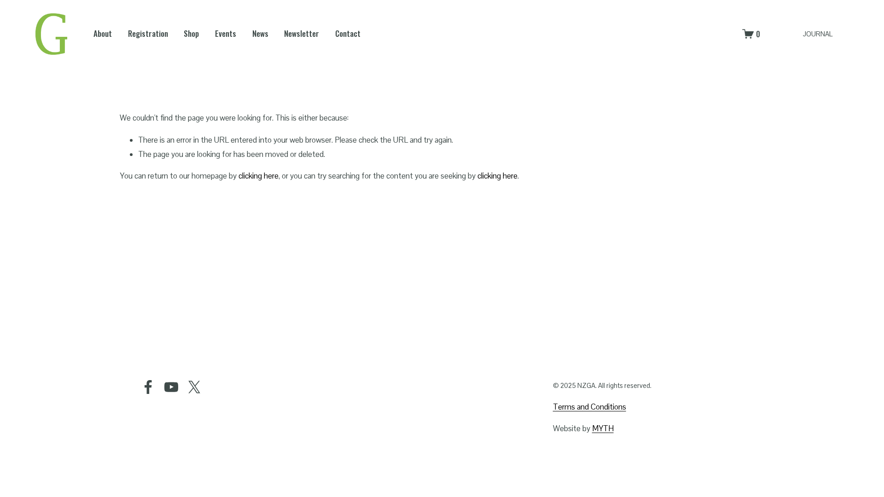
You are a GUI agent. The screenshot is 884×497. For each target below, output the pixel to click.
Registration (148, 33)
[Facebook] (148, 387)
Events (225, 33)
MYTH (603, 428)
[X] (194, 387)
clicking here (258, 176)
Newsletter (301, 33)
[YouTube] (171, 387)
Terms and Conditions (589, 407)
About (102, 33)
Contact (348, 33)
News (260, 33)
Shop (191, 33)
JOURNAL (817, 33)
